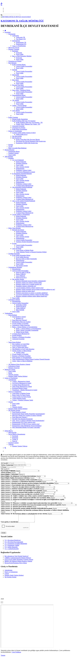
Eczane (14, 243)
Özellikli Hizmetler (14, 253)
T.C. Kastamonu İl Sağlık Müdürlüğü (16, 543)
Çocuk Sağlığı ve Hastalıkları (21, 214)
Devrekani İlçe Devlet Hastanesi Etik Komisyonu (31, 141)
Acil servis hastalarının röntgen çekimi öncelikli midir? (32, 294)
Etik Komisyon (16, 138)
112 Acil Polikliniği (18, 160)
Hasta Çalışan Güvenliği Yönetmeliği (27, 330)
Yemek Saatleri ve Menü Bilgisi (21, 351)
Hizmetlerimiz (16, 269)
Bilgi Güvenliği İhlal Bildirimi (17, 148)
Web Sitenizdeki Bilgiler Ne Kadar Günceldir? (26, 427)
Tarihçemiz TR (20, 37)
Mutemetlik (15, 75)
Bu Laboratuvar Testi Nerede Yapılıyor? (17, 556)
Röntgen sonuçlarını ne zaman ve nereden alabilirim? (32, 293)
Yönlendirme (8, 313)
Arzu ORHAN (20, 276)
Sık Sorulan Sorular (22, 265)
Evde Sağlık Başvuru (22, 257)
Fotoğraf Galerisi (13, 153)
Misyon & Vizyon (13, 47)
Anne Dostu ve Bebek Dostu (24, 250)
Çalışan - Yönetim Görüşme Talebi (22, 400)
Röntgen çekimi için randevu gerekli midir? (29, 282)
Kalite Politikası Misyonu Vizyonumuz (23, 121)
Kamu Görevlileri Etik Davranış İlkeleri (28, 139)
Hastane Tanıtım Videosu (19, 446)
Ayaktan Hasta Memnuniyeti (24, 185)
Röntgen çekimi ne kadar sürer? (25, 291)
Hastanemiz (11, 34)
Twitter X (15, 439)
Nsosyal (14, 441)
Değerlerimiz (16, 41)
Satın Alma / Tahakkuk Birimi (21, 90)
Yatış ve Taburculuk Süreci (20, 347)
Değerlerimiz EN (21, 44)
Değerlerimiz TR (21, 42)
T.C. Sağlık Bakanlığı (11, 547)
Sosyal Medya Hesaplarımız (16, 434)
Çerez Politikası (16, 652)
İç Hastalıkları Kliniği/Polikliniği (22, 173)
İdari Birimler (12, 63)
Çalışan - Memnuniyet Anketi (21, 381)
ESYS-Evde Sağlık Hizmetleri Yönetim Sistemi (19, 559)
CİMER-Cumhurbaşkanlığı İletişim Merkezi (18, 558)
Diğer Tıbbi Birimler (14, 228)
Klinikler (11, 158)
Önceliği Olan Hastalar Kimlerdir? (22, 419)
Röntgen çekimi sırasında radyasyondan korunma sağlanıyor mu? (35, 289)
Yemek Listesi (20, 352)
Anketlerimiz (12, 379)
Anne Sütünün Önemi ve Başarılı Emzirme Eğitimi (31, 252)
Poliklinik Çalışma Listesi (23, 170)
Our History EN (21, 39)
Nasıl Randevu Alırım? (19, 316)
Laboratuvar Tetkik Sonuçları (21, 325)
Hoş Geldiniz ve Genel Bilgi (20, 344)
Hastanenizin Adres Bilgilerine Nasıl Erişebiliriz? (27, 425)
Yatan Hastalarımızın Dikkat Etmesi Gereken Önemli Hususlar (31, 359)
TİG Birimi (15, 100)
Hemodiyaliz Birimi (18, 230)
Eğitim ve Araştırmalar (15, 131)
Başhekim (15, 51)
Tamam (3, 655)
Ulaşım (10, 402)
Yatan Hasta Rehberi (14, 342)
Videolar (11, 444)
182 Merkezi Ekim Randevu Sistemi (19, 364)
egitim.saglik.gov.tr (21, 134)
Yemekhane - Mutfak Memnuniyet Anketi (24, 390)
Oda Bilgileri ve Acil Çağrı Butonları (23, 349)
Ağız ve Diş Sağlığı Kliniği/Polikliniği (23, 201)
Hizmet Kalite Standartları (20, 119)
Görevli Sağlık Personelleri (24, 66)
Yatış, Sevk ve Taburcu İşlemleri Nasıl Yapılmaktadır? (28, 420)
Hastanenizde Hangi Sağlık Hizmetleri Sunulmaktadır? (28, 414)
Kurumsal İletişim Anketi (19, 388)
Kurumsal (7, 32)
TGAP (10, 146)
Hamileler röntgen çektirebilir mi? (26, 286)
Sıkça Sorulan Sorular (22, 167)
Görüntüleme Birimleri (15, 267)
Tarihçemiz (15, 35)
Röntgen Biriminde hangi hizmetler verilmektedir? (31, 281)
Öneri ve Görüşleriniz (14, 391)
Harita (10, 373)
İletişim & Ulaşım (10, 369)
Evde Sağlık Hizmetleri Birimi (21, 255)
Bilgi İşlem (15, 80)
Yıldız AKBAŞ (20, 308)
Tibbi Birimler (9, 156)
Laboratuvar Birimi (14, 299)
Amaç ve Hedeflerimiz (19, 46)
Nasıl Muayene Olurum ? (19, 417)
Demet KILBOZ (21, 306)
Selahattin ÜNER (21, 305)
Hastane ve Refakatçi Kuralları (21, 337)
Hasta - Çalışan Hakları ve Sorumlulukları (24, 327)
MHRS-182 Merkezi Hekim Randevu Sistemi (18, 561)
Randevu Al (19, 318)
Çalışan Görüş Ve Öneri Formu (21, 397)
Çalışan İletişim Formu (19, 398)
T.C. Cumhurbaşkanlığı (12, 549)
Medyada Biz (12, 432)
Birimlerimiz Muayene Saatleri (21, 322)
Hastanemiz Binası (14, 151)
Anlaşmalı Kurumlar (18, 126)
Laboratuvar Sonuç (14, 366)
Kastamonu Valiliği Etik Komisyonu (27, 143)
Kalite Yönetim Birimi (18, 64)
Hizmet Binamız (9, 150)
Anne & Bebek (16, 248)
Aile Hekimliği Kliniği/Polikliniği (22, 187)
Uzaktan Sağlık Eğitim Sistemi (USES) (24, 133)
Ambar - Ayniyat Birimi (19, 105)
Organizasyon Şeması (14, 61)
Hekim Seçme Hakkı (22, 332)
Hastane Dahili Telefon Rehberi (17, 376)
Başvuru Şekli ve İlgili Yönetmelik (26, 259)
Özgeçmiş (19, 52)
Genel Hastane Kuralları (19, 345)
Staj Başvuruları (17, 136)
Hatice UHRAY (21, 274)
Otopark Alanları (13, 374)
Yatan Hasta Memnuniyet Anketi (22, 386)
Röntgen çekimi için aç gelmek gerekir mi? (29, 284)
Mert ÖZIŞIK (20, 310)
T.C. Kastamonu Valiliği (12, 545)
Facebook (15, 436)
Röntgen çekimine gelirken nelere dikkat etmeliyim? (31, 296)
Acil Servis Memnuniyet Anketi (25, 172)
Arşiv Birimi (16, 110)
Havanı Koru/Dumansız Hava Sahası (16, 563)
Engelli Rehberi (17, 335)
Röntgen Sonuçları (14, 368)
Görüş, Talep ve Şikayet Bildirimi (22, 361)
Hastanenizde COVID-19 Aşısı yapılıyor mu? (26, 424)
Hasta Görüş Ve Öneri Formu (21, 395)
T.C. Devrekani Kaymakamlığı (14, 542)
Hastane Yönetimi (13, 49)
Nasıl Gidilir (19, 54)
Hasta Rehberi (12, 315)
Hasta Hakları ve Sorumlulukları (22, 357)
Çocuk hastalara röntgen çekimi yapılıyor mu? (30, 288)
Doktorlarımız (20, 168)
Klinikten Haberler (21, 163)
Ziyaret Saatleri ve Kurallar (20, 323)
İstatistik (14, 69)
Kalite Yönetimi (13, 117)
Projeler (10, 144)
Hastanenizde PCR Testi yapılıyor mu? (23, 422)
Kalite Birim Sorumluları (19, 129)
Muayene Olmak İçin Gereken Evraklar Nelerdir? (27, 415)
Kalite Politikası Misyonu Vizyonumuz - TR (29, 122)
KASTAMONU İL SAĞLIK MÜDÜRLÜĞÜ (22, 21)
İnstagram (15, 437)
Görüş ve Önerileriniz (11, 378)
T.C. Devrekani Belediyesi (13, 540)
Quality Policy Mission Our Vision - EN (28, 124)
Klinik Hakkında (21, 161)
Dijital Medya (9, 431)
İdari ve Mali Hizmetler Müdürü (21, 56)
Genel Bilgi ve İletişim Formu (21, 393)
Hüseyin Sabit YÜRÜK (23, 272)
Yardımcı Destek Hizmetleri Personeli (27, 242)
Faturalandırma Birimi (18, 95)
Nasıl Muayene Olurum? (19, 320)
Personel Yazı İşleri (18, 85)
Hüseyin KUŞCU (21, 277)
